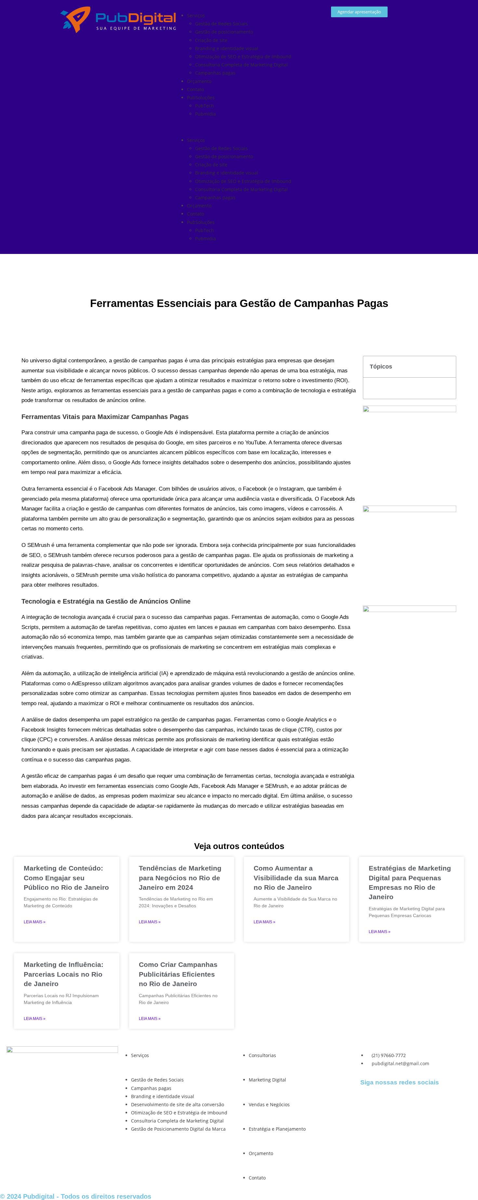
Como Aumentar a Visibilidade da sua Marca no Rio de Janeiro (296, 877)
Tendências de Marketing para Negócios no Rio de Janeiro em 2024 (180, 877)
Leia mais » (35, 922)
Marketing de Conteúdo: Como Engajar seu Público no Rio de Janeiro (66, 877)
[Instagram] (386, 1100)
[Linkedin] (403, 1100)
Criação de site (211, 40)
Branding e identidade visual (226, 48)
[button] (239, 127)
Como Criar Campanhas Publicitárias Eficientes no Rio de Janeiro (178, 974)
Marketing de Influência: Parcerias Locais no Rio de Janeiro (63, 974)
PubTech (204, 106)
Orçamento (199, 81)
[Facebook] (368, 1100)
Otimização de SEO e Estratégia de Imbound (243, 56)
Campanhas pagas (215, 73)
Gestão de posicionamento (224, 32)
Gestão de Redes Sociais (221, 24)
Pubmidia (205, 114)
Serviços (196, 15)
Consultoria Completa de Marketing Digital (241, 65)
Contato (195, 89)
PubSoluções (201, 97)
